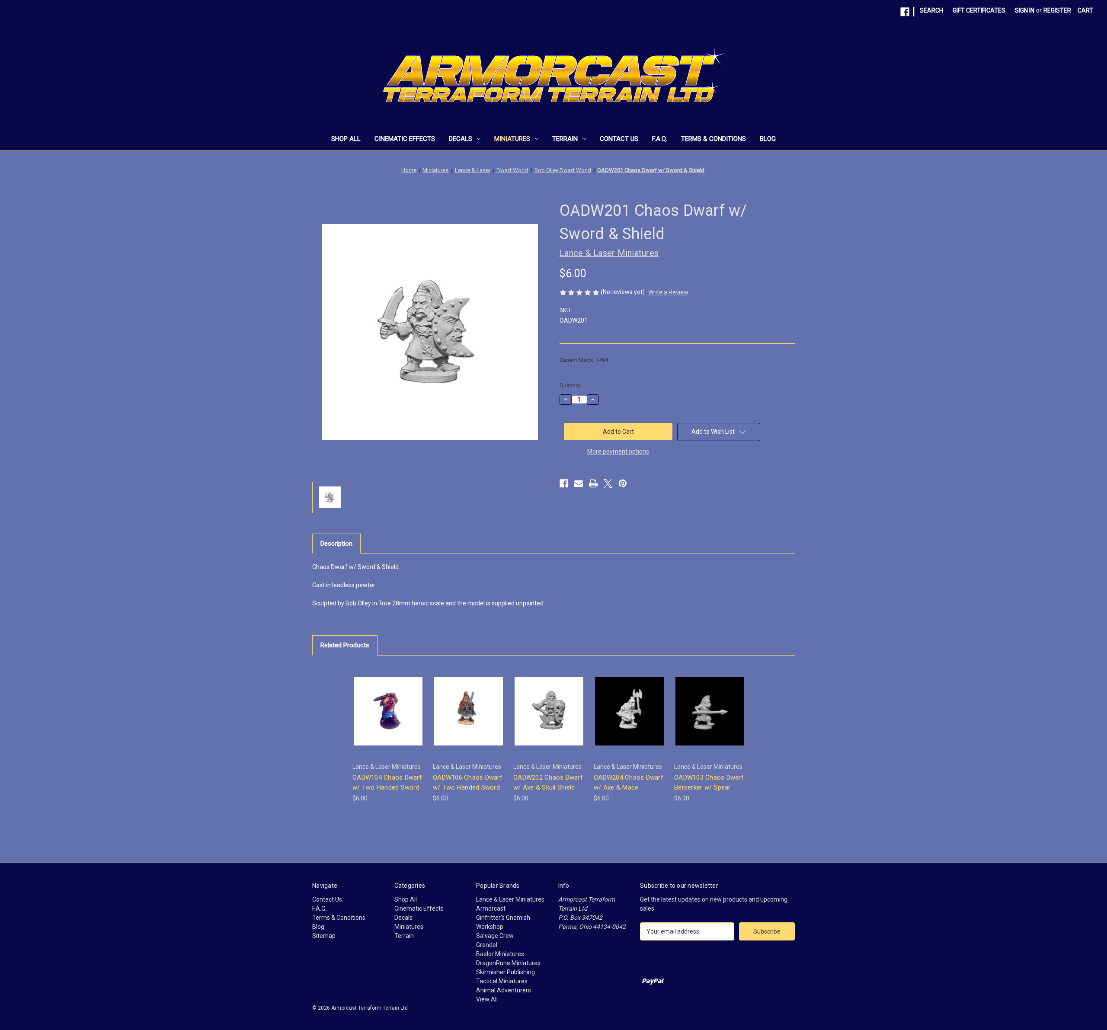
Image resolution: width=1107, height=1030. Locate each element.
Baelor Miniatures (500, 953)
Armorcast (491, 908)
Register (1057, 10)
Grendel (486, 944)
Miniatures (512, 139)
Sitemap (324, 935)
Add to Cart (388, 718)
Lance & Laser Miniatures (510, 899)
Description (336, 543)
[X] (608, 483)
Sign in (1024, 10)
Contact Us (619, 139)
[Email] (578, 483)
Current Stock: (584, 360)
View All (487, 999)
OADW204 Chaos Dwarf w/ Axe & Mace (628, 782)
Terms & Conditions (713, 139)
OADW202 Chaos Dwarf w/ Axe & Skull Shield (548, 782)
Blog (768, 139)
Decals (460, 139)
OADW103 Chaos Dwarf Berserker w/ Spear (709, 782)
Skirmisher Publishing (505, 972)
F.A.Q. (659, 139)
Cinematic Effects (404, 139)
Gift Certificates (979, 10)
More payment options (618, 451)
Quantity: (570, 385)
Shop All (346, 139)
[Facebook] (904, 11)
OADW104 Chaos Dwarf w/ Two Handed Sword (387, 782)
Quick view (387, 703)
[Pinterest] (622, 483)
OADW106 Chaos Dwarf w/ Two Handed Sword (467, 782)
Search (931, 10)
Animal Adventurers (503, 990)
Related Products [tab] (344, 645)
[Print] (593, 483)
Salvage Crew (495, 935)
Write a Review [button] (668, 292)
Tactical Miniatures (502, 981)
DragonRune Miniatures (508, 963)
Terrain (565, 139)
